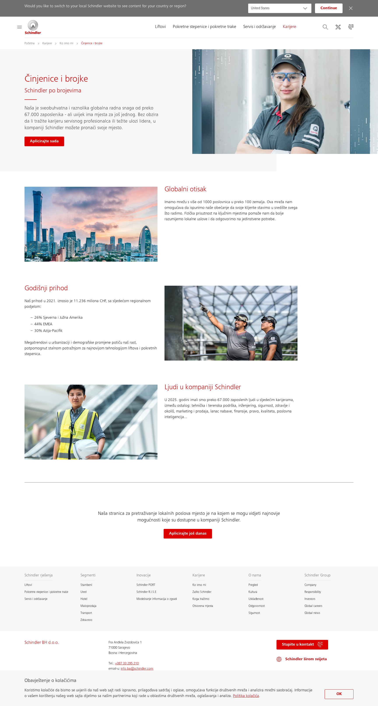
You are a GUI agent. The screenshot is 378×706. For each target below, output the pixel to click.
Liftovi (160, 27)
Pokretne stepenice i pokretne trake (204, 27)
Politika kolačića (246, 696)
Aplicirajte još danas (187, 534)
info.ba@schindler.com (137, 669)
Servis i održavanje (259, 27)
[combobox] (280, 8)
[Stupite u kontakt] (351, 27)
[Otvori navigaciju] (19, 27)
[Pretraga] (325, 27)
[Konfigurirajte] (338, 27)
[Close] (351, 8)
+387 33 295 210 (127, 663)
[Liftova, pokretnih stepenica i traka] (33, 27)
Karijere (289, 27)
